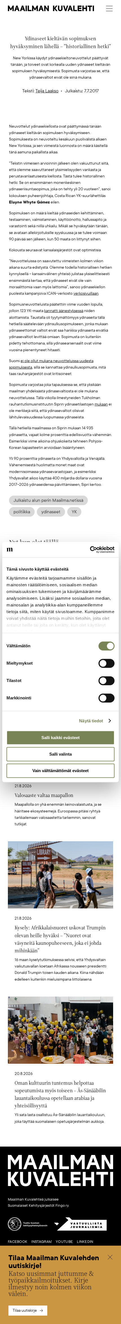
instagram (41, 1241)
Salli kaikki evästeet (60, 737)
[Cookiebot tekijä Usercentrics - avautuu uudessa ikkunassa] (90, 549)
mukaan (101, 404)
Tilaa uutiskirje (25, 1310)
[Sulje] (110, 1257)
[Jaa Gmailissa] (52, 114)
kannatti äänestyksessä (63, 310)
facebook (17, 1241)
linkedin (85, 1241)
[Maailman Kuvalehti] (60, 1185)
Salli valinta (60, 754)
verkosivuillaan (85, 293)
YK (74, 512)
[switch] (106, 663)
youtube (64, 1241)
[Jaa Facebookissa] (69, 114)
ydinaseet (50, 512)
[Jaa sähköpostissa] (87, 114)
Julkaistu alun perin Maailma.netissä (48, 500)
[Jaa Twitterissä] (34, 114)
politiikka (22, 512)
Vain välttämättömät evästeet (60, 770)
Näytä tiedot (91, 720)
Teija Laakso (47, 91)
